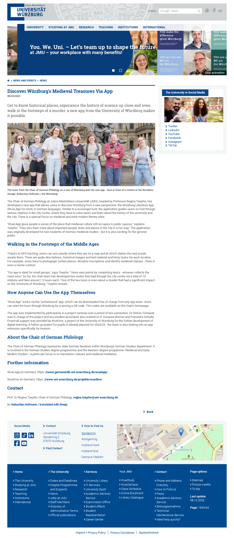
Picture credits (201, 484)
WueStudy (127, 480)
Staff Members (60, 502)
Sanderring (89, 433)
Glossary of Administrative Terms (64, 508)
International (154, 27)
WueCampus (129, 484)
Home (19, 471)
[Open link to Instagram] (17, 435)
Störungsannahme (169, 506)
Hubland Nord (90, 445)
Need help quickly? (169, 519)
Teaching (105, 27)
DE (220, 11)
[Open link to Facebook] (17, 443)
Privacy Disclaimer (122, 532)
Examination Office (98, 502)
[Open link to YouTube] (24, 443)
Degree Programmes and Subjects (63, 487)
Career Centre (94, 519)
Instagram (174, 141)
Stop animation (214, 72)
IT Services (93, 485)
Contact (51, 426)
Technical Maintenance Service (170, 513)
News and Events (24, 80)
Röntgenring (89, 439)
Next (218, 50)
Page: (193, 507)
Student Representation (95, 513)
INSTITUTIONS (128, 27)
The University (24, 480)
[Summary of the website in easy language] (207, 10)
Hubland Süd (90, 451)
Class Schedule (131, 489)
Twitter (172, 126)
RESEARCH (86, 27)
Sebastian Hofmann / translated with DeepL (39, 404)
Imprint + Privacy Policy (91, 532)
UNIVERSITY (35, 27)
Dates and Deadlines (63, 480)
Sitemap (197, 480)
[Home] (8, 80)
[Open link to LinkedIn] (31, 435)
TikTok (172, 145)
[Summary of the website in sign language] (213, 10)
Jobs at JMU (58, 498)
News (43, 80)
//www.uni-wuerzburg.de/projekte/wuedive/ (73, 379)
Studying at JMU (25, 485)
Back (149, 411)
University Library (97, 480)
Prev (15, 50)
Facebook (174, 138)
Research (21, 489)
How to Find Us (93, 426)
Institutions (22, 498)
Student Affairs (95, 506)
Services (91, 471)
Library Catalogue (132, 497)
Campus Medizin (92, 457)
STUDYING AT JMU (61, 27)
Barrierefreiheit (148, 532)
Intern (152, 11)
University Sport (96, 489)
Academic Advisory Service (98, 496)
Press (160, 493)
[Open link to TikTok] (24, 435)
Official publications (63, 515)
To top (196, 489)
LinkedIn (173, 130)
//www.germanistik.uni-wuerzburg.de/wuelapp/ (76, 372)
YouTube (174, 134)
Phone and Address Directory (169, 483)
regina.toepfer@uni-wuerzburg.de (95, 397)
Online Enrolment (132, 493)
